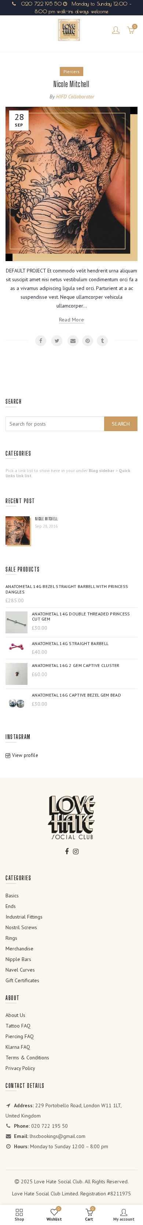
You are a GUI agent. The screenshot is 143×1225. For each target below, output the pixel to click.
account (115, 29)
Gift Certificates (22, 980)
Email (72, 340)
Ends (11, 906)
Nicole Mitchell (71, 84)
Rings (11, 938)
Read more (71, 319)
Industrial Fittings (24, 916)
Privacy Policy (20, 1068)
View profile (25, 755)
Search (121, 424)
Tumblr (102, 340)
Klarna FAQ (18, 1047)
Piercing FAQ (20, 1036)
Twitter (56, 340)
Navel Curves (20, 969)
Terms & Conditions (27, 1057)
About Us (15, 1015)
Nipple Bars (18, 959)
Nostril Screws (21, 927)
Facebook (40, 340)
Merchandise (19, 948)
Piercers (71, 71)
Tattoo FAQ (18, 1025)
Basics (12, 895)
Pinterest (87, 340)
